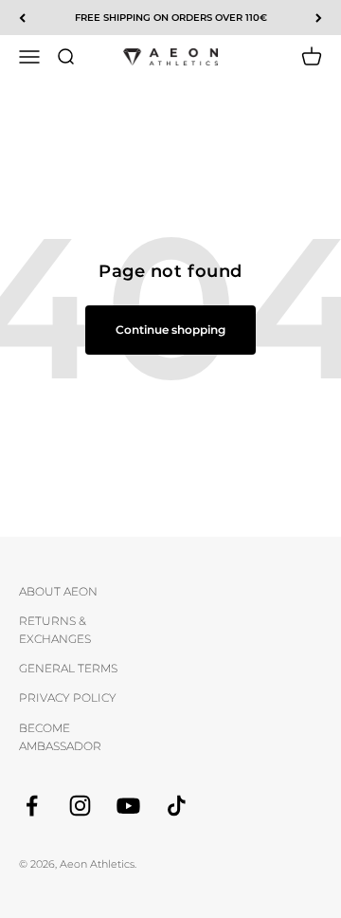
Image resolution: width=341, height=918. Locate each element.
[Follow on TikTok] (176, 805)
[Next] (318, 17)
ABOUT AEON (58, 591)
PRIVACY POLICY (68, 697)
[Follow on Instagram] (80, 805)
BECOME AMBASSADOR (60, 737)
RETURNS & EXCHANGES (55, 630)
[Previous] (22, 17)
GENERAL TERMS (68, 668)
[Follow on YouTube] (128, 805)
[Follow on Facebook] (32, 805)
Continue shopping (170, 329)
